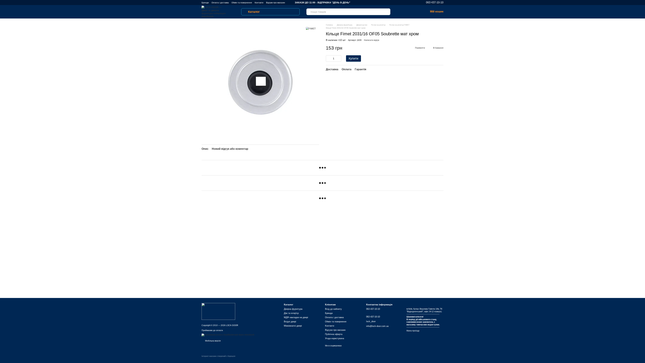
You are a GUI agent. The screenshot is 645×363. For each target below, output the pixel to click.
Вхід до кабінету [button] (333, 309)
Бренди (205, 3)
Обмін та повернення (241, 3)
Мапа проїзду (412, 331)
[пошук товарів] (387, 11)
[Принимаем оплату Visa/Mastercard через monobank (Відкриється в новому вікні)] (228, 335)
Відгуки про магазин (275, 3)
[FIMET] (311, 28)
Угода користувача (334, 338)
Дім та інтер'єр (291, 313)
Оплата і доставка (220, 3)
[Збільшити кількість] (338, 58)
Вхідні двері (290, 321)
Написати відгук (371, 40)
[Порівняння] (399, 11)
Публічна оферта (333, 334)
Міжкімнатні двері (293, 326)
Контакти (259, 3)
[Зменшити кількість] (328, 58)
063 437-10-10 (434, 2)
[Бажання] (408, 11)
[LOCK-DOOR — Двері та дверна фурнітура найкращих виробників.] (218, 311)
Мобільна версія (213, 341)
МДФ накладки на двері (296, 317)
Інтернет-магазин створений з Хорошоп (218, 356)
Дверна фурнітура (293, 309)
